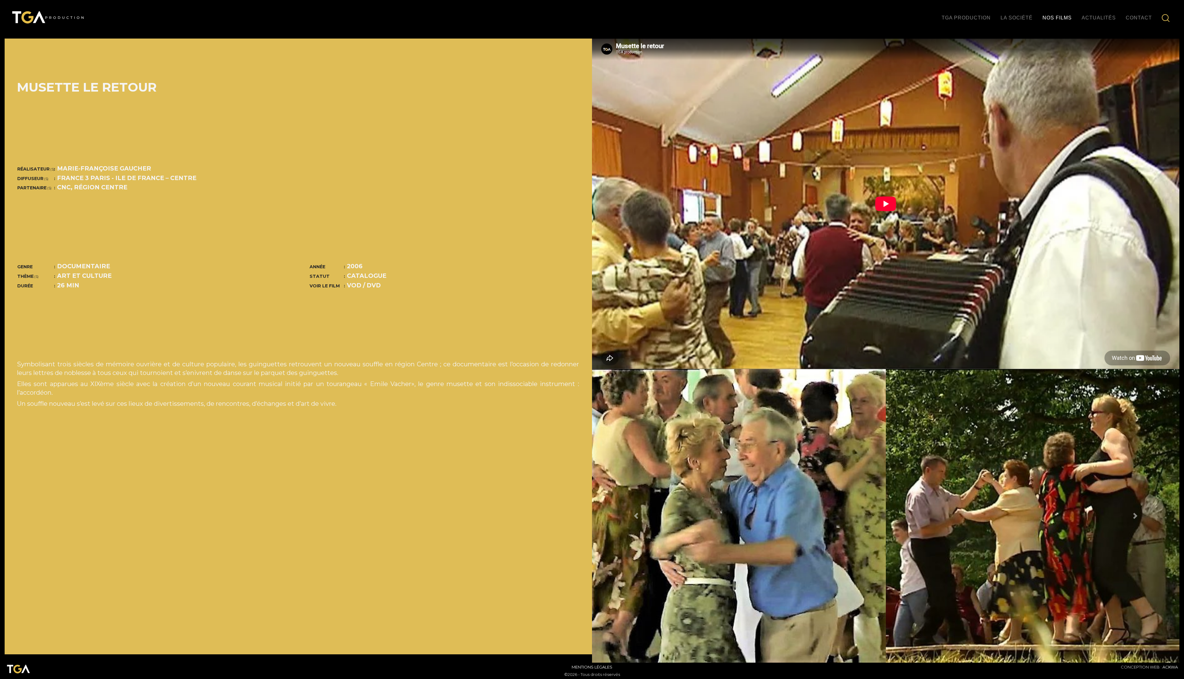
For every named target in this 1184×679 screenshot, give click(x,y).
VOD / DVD (364, 285)
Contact (1139, 17)
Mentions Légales (592, 667)
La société (1017, 17)
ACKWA (1170, 667)
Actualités (1099, 17)
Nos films (1057, 17)
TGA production (966, 17)
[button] (636, 516)
